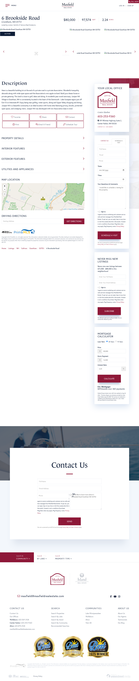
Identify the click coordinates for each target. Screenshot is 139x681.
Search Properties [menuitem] (57, 613)
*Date (100, 166)
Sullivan (24, 248)
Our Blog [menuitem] (121, 623)
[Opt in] (69, 495)
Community (22, 558)
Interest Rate (102, 365)
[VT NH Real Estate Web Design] (118, 676)
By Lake (41, 558)
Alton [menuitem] (88, 619)
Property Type (62, 558)
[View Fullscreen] (4, 194)
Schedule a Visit (118, 141)
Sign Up (130, 6)
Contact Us (101, 127)
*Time (100, 175)
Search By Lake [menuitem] (56, 616)
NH (18, 248)
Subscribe (109, 311)
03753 (41, 248)
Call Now (134, 2)
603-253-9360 (106, 116)
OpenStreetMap (73, 209)
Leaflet (65, 209)
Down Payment (103, 356)
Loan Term (101, 342)
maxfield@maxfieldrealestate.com (42, 596)
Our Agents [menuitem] (122, 616)
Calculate (109, 378)
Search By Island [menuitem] (57, 619)
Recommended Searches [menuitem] (60, 626)
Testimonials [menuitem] (122, 619)
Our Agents (109, 127)
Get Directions (74, 221)
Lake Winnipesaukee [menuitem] (93, 613)
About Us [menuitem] (121, 613)
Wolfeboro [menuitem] (89, 616)
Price (99, 347)
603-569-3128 (23, 619)
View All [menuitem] (89, 623)
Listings (11, 248)
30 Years (111, 342)
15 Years (120, 342)
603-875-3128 (20, 626)
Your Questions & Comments (108, 184)
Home (4, 248)
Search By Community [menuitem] (59, 623)
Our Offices (14, 616)
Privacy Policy (120, 226)
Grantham (33, 248)
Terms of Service (110, 244)
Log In (121, 6)
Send (69, 521)
